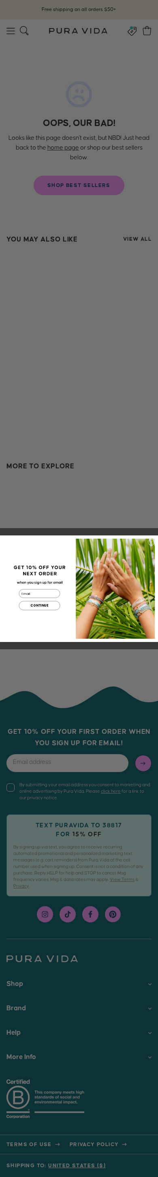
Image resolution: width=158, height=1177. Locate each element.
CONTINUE (39, 605)
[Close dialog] (151, 542)
